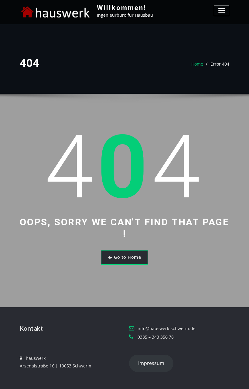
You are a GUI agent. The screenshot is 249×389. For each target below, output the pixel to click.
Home (197, 64)
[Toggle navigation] (221, 10)
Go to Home (127, 257)
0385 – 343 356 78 (156, 337)
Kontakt (31, 328)
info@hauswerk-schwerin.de (167, 328)
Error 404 (219, 64)
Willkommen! (121, 8)
